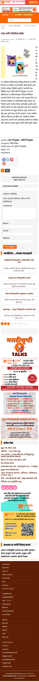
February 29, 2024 (8, 39)
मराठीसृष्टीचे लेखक (7, 594)
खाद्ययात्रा (4, 630)
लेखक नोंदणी (5, 568)
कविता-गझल (5, 637)
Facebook (5, 645)
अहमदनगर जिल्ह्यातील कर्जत (19, 277)
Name (6, 223)
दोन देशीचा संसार (7, 463)
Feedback (5, 585)
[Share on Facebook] (4, 159)
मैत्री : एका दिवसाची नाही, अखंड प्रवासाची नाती (19, 478)
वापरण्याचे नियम (6, 578)
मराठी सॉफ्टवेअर (6, 614)
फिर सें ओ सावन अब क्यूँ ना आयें (13, 459)
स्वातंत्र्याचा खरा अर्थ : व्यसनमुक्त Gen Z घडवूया (19, 466)
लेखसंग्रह (4, 620)
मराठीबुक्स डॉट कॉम (7, 656)
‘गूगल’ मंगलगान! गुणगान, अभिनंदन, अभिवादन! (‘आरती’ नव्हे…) (19, 473)
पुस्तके (7, 41)
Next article (19, 180)
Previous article (19, 177)
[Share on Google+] (4, 163)
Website (6, 238)
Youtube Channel (7, 642)
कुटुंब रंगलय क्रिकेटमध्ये (10, 469)
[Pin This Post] (11, 159)
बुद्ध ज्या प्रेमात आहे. (8, 448)
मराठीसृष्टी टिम (21, 39)
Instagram (5, 649)
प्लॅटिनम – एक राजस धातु (10, 451)
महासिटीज (4, 626)
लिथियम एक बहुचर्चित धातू (11, 481)
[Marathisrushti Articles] (19, 5)
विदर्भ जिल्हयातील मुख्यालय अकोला (19, 293)
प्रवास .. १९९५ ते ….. (7, 601)
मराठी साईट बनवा (6, 604)
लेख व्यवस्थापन (6, 564)
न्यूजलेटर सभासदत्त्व (7, 575)
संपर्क (3, 582)
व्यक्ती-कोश (5, 623)
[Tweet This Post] (8, 159)
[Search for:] (19, 20)
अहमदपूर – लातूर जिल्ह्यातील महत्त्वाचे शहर (19, 309)
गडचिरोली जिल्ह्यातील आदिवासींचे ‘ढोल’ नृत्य (19, 261)
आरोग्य (4, 633)
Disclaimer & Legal (8, 588)
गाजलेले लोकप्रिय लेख (8, 611)
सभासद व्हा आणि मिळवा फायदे (17, 545)
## (7, 170)
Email (6, 230)
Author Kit (5, 571)
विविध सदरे (5, 607)
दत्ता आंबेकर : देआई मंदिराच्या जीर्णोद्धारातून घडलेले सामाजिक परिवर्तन (17, 455)
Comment (7, 206)
